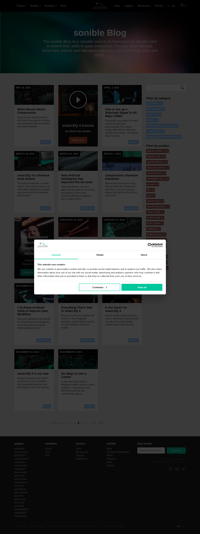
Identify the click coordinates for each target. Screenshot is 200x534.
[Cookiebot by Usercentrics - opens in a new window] (150, 245)
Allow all (141, 287)
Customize (97, 287)
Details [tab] (100, 255)
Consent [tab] (56, 255)
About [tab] (144, 255)
